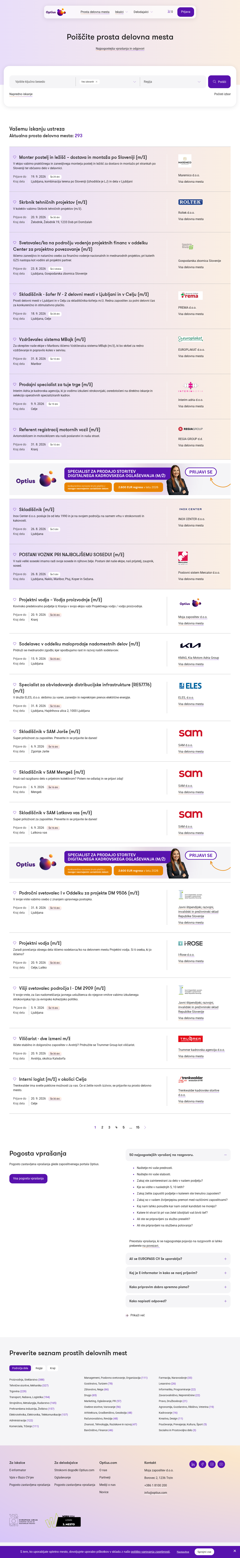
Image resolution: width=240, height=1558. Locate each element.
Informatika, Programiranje (174, 1389)
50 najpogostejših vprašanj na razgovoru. (161, 1155)
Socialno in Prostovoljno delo (175, 1430)
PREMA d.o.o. (187, 307)
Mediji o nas (107, 1485)
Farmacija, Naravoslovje (173, 1377)
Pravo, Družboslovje (170, 1401)
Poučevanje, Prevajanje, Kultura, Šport (181, 1424)
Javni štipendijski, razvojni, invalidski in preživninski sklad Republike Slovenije (198, 911)
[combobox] (108, 81)
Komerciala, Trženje (20, 1426)
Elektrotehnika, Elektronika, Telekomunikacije (35, 1414)
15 (138, 1127)
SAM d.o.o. (185, 745)
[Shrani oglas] (14, 157)
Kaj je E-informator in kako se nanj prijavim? (163, 1273)
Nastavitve (183, 1551)
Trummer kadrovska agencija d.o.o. (201, 1050)
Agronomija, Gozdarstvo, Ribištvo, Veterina (183, 1406)
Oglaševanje (62, 1477)
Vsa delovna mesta (191, 181)
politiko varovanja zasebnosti (150, 1551)
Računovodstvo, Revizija (98, 1418)
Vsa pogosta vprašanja (28, 1178)
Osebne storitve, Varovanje (99, 1406)
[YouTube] (221, 1464)
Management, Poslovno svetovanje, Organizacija (112, 1377)
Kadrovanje (165, 1412)
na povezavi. (151, 1245)
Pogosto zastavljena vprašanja (29, 1485)
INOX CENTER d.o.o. (191, 519)
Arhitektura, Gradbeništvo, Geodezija (105, 1412)
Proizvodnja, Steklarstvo (23, 1379)
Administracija (17, 1420)
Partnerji (104, 1477)
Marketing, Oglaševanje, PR (100, 1401)
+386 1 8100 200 (155, 1485)
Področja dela (20, 1368)
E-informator (17, 1470)
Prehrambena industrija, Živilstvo (28, 1408)
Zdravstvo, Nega (93, 1389)
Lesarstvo (164, 1383)
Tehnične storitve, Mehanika (25, 1385)
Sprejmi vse (204, 1551)
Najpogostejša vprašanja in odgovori (120, 48)
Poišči (221, 82)
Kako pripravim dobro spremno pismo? (159, 1287)
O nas (103, 1470)
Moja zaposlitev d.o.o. (192, 617)
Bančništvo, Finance (96, 1430)
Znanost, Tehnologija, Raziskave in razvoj (108, 1424)
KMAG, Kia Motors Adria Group (198, 658)
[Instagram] (212, 1464)
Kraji (52, 1368)
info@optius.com (155, 1492)
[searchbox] (172, 81)
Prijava (185, 12)
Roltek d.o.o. (186, 212)
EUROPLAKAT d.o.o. (191, 349)
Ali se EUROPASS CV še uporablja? (155, 1259)
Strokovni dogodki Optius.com (74, 1470)
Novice (103, 1492)
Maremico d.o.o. (189, 175)
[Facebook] (202, 1464)
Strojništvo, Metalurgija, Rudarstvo (29, 1402)
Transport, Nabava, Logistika (26, 1397)
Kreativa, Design (168, 1418)
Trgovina (14, 1391)
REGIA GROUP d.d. (190, 439)
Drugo (87, 1395)
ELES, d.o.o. (186, 697)
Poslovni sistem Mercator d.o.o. (199, 572)
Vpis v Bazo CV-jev (21, 1477)
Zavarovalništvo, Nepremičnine (177, 1395)
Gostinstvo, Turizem (95, 1383)
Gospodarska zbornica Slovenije (199, 261)
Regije (39, 1368)
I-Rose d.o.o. (186, 955)
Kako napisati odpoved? (147, 1301)
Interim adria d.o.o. (190, 400)
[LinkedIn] (193, 1464)
